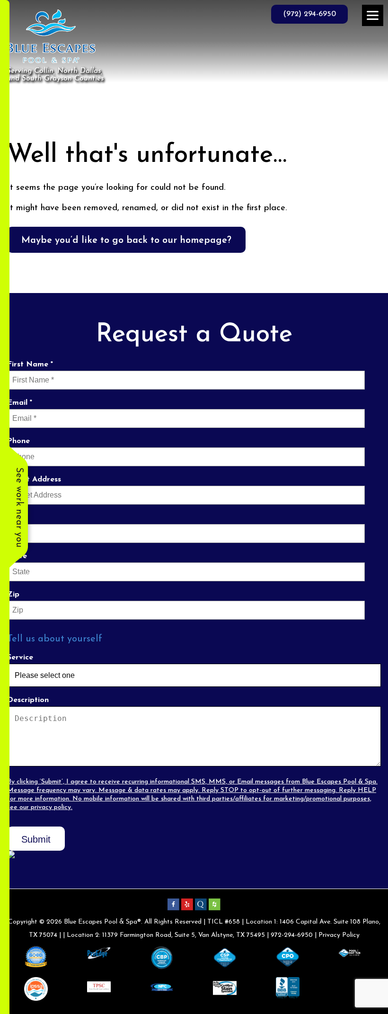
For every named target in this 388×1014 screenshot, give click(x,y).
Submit (36, 839)
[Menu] (372, 15)
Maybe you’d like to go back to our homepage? (126, 240)
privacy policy (51, 807)
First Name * (30, 364)
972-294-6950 (292, 935)
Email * (19, 403)
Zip (13, 594)
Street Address (34, 479)
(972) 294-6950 (309, 14)
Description (28, 700)
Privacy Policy (339, 935)
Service (20, 657)
